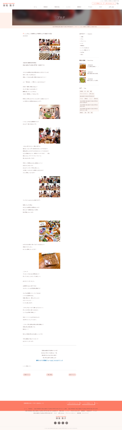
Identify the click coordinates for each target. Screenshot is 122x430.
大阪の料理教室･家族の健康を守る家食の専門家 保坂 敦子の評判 (89, 105)
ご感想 (81, 36)
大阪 (85, 112)
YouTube (82, 52)
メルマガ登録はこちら (97, 3)
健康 (91, 91)
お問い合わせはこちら (110, 3)
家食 (88, 112)
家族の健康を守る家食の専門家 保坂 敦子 (87, 96)
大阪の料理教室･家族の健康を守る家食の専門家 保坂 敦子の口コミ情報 (89, 109)
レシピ (81, 43)
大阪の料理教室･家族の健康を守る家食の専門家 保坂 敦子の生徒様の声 (89, 102)
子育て (81, 54)
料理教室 (81, 91)
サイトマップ (85, 413)
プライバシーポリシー (84, 93)
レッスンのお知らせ (84, 47)
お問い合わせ (91, 93)
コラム (81, 38)
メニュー (90, 98)
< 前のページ (27, 374)
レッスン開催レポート (27, 366)
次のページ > (72, 374)
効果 (88, 91)
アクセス (81, 98)
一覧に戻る (49, 374)
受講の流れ (96, 98)
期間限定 (82, 45)
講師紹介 (86, 98)
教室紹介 (81, 112)
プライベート (83, 41)
